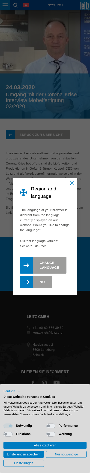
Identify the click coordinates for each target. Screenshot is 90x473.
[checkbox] (8, 426)
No (42, 282)
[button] (11, 391)
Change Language (49, 265)
